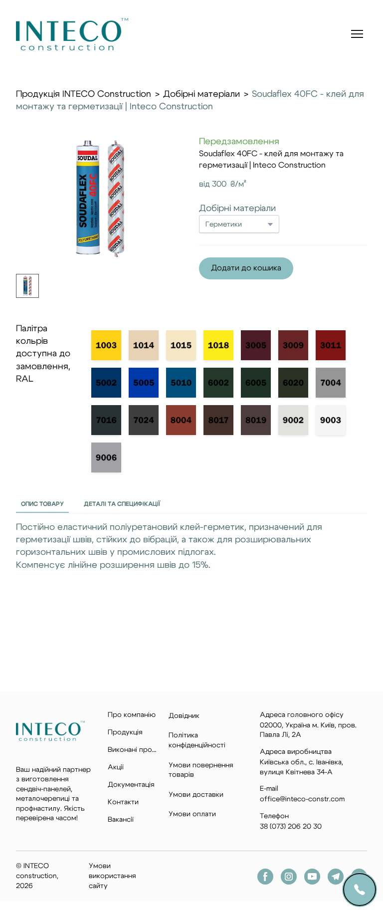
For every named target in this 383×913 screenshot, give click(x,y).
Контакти (123, 802)
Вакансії (121, 819)
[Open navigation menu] (357, 34)
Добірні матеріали (201, 94)
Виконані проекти (133, 749)
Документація (131, 784)
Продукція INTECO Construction (83, 94)
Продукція (125, 732)
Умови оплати (192, 814)
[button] (246, 268)
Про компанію (132, 714)
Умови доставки (196, 794)
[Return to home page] (72, 34)
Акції (116, 767)
